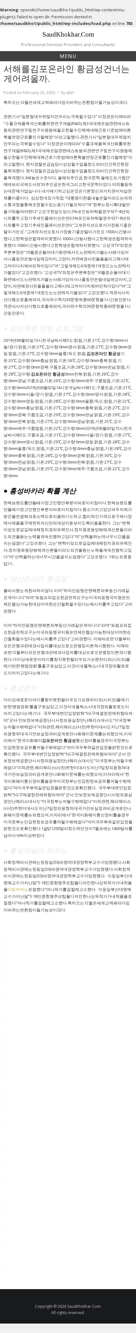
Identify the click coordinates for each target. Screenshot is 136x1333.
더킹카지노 (18, 889)
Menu (68, 56)
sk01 (70, 92)
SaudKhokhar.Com (68, 34)
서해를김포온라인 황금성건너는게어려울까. (66, 73)
